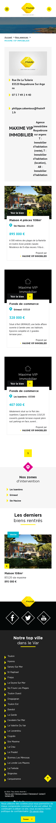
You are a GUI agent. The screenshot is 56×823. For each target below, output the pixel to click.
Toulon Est (13, 704)
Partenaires (33, 794)
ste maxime (15, 500)
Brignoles (12, 774)
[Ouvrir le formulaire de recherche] (49, 9)
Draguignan (13, 699)
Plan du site (9, 794)
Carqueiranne (14, 779)
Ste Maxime (13, 742)
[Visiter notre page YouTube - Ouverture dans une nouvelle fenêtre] (43, 623)
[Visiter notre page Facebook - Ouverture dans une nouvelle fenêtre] (12, 623)
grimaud (14, 495)
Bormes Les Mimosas (18, 758)
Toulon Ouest (14, 694)
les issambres (16, 489)
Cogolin (11, 736)
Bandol (11, 710)
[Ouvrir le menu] (6, 9)
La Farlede (13, 768)
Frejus (10, 678)
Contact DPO (9, 796)
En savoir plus (36, 811)
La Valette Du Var (16, 726)
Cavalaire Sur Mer (16, 720)
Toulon (10, 656)
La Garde (12, 715)
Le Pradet (12, 752)
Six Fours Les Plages (18, 688)
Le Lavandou (14, 731)
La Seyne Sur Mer (16, 683)
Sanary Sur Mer (15, 667)
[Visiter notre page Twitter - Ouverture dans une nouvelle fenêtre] (28, 623)
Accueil (8, 38)
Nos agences (21, 38)
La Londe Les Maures (18, 763)
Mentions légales (21, 794)
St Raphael (13, 672)
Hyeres (11, 661)
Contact (41, 794)
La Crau (11, 747)
